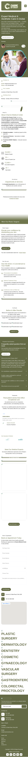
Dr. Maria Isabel (14, 454)
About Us (3, 739)
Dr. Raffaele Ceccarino (14, 487)
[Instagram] (11, 754)
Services (3, 741)
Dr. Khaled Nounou (14, 518)
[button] (14, 359)
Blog (2, 743)
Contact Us (3, 744)
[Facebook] (7, 754)
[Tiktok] (21, 754)
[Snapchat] (17, 754)
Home (2, 738)
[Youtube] (14, 754)
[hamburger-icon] (25, 6)
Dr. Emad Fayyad (14, 457)
